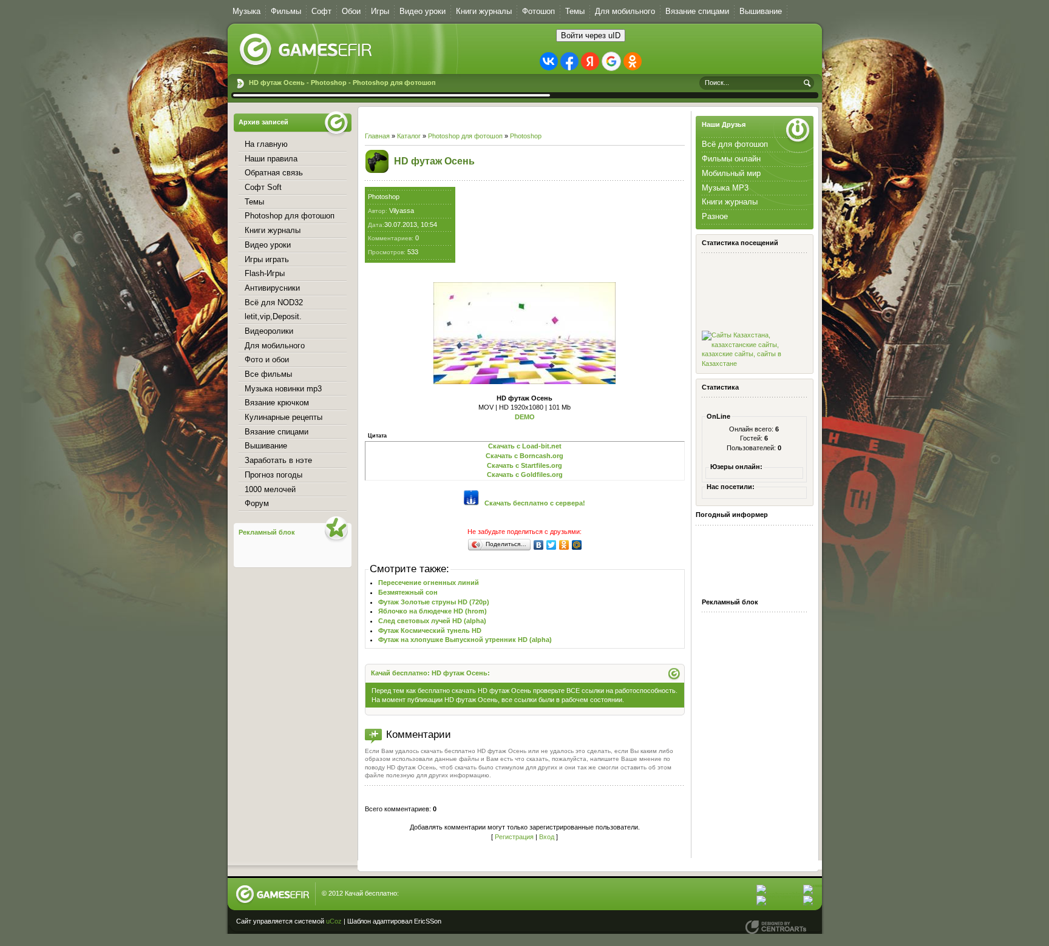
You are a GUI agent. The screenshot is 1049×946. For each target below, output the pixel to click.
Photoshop (525, 136)
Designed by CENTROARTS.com (775, 927)
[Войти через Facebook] (569, 61)
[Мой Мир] (577, 545)
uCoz (334, 921)
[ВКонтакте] (538, 545)
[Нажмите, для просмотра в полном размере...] (524, 381)
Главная (377, 136)
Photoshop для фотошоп (465, 136)
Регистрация (514, 836)
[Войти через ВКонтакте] (549, 61)
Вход (546, 836)
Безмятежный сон (408, 592)
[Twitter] (551, 545)
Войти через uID (590, 35)
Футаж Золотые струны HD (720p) (433, 602)
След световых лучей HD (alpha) (432, 620)
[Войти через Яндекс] (590, 61)
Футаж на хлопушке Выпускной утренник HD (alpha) (465, 639)
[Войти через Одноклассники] (632, 61)
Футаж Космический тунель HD (429, 630)
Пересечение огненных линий (428, 582)
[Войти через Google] (611, 61)
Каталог (409, 136)
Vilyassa (401, 210)
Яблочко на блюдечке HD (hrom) (432, 611)
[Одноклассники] (564, 545)
